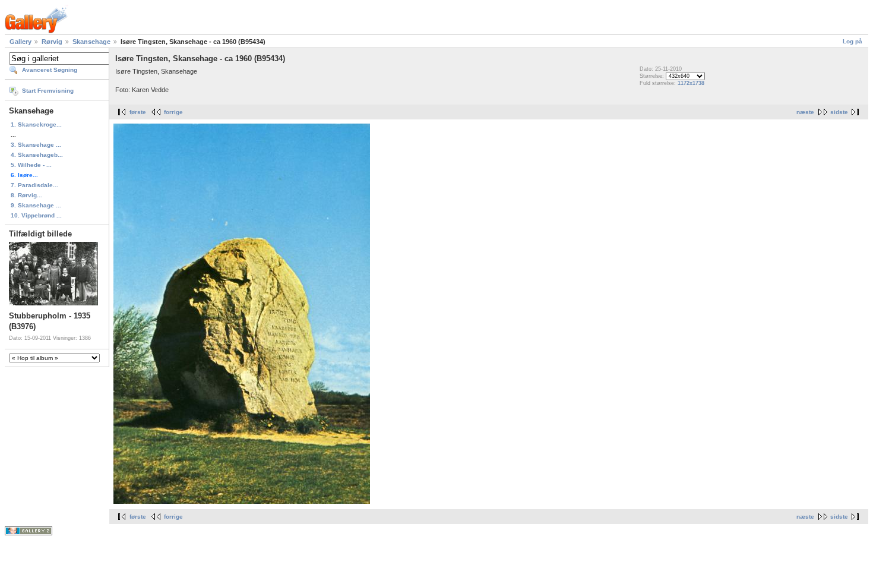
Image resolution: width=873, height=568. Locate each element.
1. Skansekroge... (36, 124)
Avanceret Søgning (49, 70)
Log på (852, 41)
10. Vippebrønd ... (36, 215)
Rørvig (52, 41)
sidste (839, 112)
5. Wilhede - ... (31, 165)
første (137, 112)
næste (805, 112)
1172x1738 (691, 83)
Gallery (20, 41)
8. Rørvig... (26, 195)
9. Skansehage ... (36, 205)
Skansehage (91, 41)
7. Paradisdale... (34, 185)
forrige (173, 112)
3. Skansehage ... (36, 144)
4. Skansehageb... (37, 155)
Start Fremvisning (48, 90)
